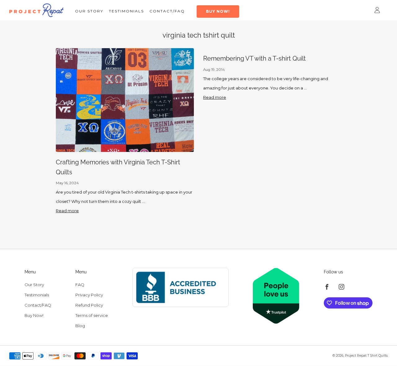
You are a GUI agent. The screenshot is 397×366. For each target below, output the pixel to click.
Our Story (89, 11)
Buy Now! (218, 11)
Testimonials (126, 11)
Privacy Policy (89, 294)
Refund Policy (89, 305)
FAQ (79, 284)
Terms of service (91, 315)
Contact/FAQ (167, 11)
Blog (80, 325)
